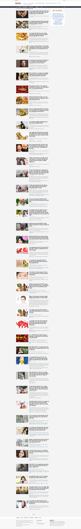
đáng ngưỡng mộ (37, 195)
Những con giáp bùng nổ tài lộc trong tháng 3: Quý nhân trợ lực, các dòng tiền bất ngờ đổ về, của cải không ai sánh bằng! (39, 285)
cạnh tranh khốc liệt (33, 180)
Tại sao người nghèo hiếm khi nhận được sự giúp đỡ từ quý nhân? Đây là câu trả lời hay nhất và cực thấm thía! (39, 12)
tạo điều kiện (41, 471)
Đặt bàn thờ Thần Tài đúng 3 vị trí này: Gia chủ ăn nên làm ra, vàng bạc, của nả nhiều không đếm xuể (38, 98)
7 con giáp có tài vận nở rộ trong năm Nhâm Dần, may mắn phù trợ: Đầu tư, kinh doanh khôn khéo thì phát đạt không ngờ (38, 322)
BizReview (25, 3)
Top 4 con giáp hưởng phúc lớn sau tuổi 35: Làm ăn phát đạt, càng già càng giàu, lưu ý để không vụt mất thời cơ (39, 110)
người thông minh (44, 180)
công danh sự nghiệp (39, 153)
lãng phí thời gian (40, 256)
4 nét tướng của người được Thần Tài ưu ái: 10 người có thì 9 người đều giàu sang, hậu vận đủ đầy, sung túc (39, 61)
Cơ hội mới (37, 471)
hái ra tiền (32, 256)
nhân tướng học (33, 68)
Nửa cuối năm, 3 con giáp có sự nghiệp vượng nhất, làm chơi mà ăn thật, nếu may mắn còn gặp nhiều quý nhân (38, 74)
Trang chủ (18, 517)
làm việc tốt (42, 195)
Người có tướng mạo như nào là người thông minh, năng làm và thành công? (38, 297)
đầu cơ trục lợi (35, 497)
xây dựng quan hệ (38, 81)
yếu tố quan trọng (43, 194)
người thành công (38, 117)
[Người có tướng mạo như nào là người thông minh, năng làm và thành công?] (22, 299)
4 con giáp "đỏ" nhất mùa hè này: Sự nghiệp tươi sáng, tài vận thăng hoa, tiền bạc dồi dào (39, 502)
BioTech (59, 3)
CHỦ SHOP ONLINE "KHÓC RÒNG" (39, 3)
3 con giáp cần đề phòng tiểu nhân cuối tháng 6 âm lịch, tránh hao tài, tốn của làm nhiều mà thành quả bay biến (38, 429)
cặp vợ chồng (43, 330)
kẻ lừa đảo (39, 496)
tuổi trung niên (33, 458)
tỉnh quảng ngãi (38, 231)
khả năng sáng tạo (34, 154)
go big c (62, 15)
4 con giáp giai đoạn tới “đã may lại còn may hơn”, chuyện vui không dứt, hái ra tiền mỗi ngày (38, 248)
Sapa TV (61, 18)
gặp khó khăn (31, 496)
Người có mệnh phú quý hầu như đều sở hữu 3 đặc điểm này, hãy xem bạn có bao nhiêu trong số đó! (39, 441)
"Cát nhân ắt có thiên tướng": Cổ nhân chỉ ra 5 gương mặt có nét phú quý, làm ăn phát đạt (38, 273)
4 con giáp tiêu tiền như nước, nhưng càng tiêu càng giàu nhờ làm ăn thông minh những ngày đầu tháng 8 (38, 34)
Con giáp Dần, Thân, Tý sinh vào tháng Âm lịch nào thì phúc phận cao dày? (38, 477)
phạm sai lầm (36, 496)
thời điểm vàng (33, 56)
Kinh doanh (31, 517)
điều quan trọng (38, 194)
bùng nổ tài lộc (34, 292)
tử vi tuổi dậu (33, 342)
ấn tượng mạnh (38, 93)
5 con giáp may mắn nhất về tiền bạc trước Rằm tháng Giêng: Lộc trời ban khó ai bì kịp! (39, 311)
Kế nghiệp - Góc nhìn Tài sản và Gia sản (51, 3)
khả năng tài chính (43, 267)
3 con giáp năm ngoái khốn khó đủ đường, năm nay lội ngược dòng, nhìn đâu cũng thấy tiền (38, 261)
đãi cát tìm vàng (38, 41)
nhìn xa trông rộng (33, 41)
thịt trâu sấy (56, 20)
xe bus (62, 13)
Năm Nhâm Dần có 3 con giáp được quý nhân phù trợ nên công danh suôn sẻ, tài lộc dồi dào (39, 348)
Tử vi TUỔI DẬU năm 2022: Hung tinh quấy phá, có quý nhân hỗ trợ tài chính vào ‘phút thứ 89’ (38, 336)
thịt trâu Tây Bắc (55, 19)
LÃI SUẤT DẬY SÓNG (31, 3)
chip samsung (58, 21)
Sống (40, 517)
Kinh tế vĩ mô (26, 517)
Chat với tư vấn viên (40, 524)
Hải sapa (60, 19)
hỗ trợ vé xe (47, 231)
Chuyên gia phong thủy (39, 353)
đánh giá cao (32, 128)
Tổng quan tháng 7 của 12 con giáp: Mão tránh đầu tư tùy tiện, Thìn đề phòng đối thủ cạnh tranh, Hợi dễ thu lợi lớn (39, 488)
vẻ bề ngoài (32, 279)
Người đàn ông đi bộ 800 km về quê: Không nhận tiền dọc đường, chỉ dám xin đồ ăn (39, 225)
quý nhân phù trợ (33, 28)
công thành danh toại (37, 279)
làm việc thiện (34, 181)
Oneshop (60, 24)
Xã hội (22, 517)
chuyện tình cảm (37, 458)
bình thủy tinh (36, 206)
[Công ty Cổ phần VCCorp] (52, 520)
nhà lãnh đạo (38, 166)
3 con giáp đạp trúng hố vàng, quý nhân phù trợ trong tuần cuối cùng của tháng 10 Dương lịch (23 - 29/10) (38, 22)
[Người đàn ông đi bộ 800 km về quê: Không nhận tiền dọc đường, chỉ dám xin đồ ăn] (22, 227)
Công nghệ (36, 517)
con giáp (46, 483)
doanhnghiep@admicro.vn (42, 523)
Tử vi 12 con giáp (33, 316)
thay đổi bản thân (33, 397)
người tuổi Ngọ (38, 267)
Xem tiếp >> (32, 513)
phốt (53, 15)
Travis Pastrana (56, 13)
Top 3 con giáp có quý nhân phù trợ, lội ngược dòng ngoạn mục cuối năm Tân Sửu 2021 (38, 417)
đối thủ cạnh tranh (37, 495)
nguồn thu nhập (44, 291)
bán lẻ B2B (56, 24)
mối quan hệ (32, 82)
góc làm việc (45, 206)
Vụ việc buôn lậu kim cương (27, 4)
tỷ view (58, 18)
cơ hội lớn (35, 256)
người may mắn (40, 459)
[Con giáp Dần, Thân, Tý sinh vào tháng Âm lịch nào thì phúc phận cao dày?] (22, 479)
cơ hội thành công (44, 316)
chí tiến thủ (37, 306)
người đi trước (33, 471)
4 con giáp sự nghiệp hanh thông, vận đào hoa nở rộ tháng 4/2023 (38, 122)
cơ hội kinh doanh (38, 28)
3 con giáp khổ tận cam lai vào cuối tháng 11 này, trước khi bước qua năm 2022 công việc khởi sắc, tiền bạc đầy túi (38, 359)
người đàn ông (33, 231)
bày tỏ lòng (32, 206)
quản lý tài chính (44, 28)
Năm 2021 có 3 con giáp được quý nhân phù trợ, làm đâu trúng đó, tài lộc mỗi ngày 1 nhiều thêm (39, 465)
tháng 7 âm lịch (43, 483)
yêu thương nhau (34, 459)
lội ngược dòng (39, 368)
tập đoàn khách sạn (59, 16)
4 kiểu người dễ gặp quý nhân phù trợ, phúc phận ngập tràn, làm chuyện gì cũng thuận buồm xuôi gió (38, 186)
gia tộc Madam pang (57, 15)
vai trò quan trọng (38, 105)
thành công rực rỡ (38, 291)
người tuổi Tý (33, 367)
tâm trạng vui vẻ (42, 495)
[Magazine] (16, 0)
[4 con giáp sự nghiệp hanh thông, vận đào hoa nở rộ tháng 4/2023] (22, 125)
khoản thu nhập (33, 81)
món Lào (60, 20)
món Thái (54, 18)
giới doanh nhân (43, 41)
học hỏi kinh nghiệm (44, 117)
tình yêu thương (32, 195)
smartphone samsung (58, 23)
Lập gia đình (31, 232)
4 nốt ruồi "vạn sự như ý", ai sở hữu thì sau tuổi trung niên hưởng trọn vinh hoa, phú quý (39, 452)
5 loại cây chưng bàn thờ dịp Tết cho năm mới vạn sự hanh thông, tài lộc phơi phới (39, 200)
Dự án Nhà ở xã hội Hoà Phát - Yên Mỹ (58, 17)
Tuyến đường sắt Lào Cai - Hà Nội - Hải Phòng (58, 14)
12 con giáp (41, 128)
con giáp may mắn (37, 367)
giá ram (53, 16)
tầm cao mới (35, 368)
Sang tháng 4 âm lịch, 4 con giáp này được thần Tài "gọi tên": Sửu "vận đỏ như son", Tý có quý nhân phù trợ (39, 87)
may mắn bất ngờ (40, 268)
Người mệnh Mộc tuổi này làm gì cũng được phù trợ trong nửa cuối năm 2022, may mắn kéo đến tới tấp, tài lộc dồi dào (39, 238)
